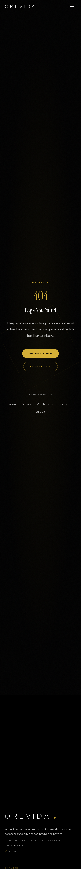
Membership (45, 404)
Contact (57, 774)
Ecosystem (65, 404)
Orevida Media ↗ (14, 845)
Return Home (40, 353)
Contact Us (40, 366)
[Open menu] (71, 7)
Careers (40, 411)
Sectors (27, 404)
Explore (23, 774)
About (13, 404)
